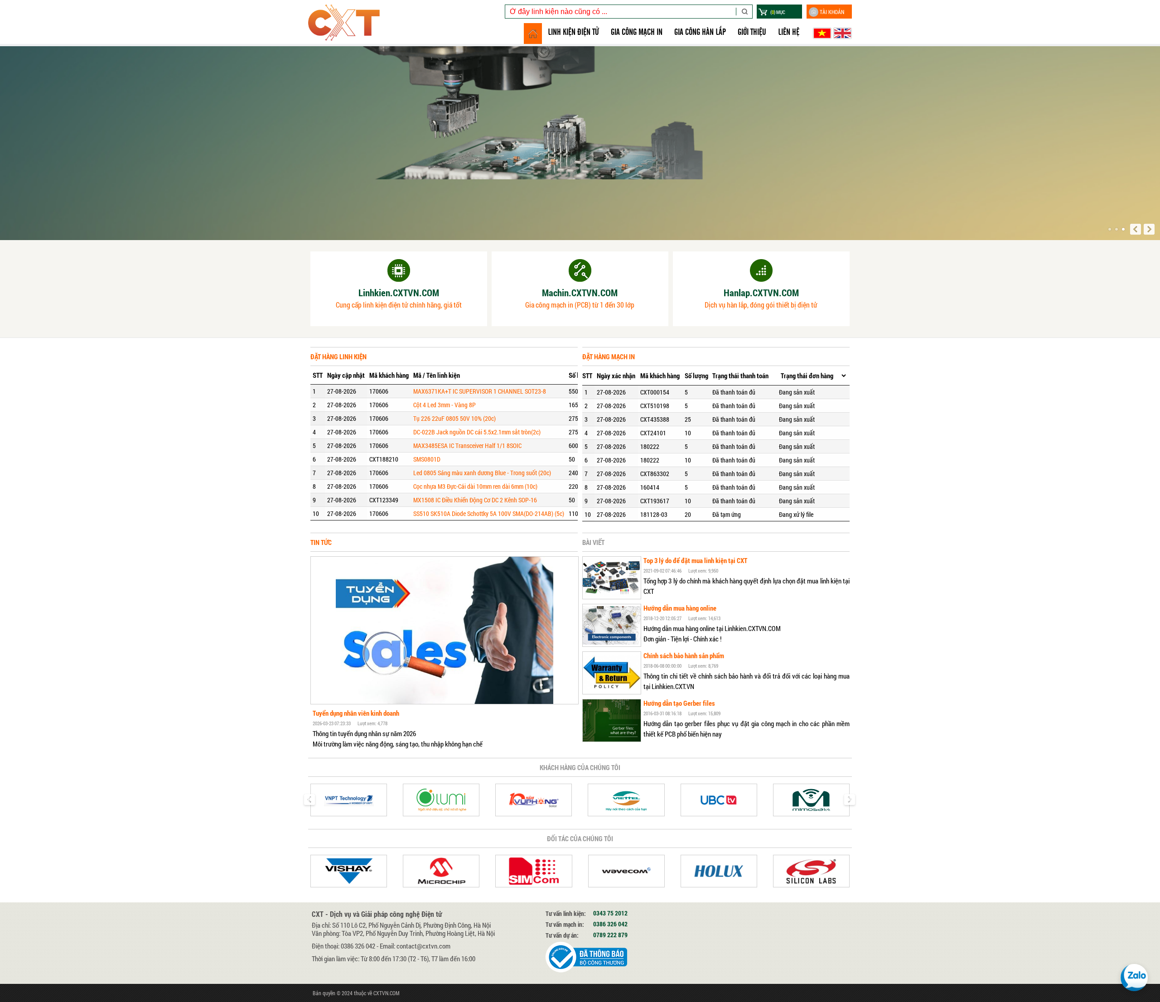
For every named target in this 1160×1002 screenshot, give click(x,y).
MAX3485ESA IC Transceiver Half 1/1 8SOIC (467, 445)
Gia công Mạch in (636, 32)
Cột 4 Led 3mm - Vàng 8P (444, 404)
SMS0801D (426, 459)
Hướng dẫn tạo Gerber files (679, 703)
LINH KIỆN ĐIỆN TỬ (573, 32)
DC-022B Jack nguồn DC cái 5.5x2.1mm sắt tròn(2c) (477, 432)
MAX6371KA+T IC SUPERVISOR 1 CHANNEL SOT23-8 (479, 391)
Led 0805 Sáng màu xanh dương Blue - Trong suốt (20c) (482, 472)
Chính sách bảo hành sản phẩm (683, 655)
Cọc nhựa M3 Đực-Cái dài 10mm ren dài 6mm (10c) (475, 486)
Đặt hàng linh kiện (338, 356)
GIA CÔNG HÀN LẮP (700, 32)
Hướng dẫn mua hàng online (679, 607)
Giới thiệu (752, 32)
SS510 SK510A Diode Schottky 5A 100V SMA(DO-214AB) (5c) (488, 513)
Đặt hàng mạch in (608, 356)
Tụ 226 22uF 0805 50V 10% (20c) (454, 418)
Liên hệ (788, 32)
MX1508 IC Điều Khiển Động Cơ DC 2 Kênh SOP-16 (475, 500)
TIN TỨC (321, 542)
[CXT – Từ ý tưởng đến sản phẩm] (344, 9)
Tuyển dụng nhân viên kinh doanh (356, 713)
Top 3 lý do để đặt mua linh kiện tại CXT (695, 560)
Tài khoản (832, 11)
